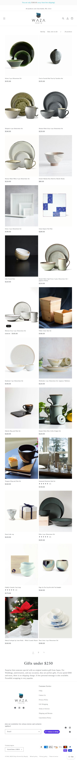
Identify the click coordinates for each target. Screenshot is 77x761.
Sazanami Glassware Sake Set (47, 481)
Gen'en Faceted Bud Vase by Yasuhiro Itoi (51, 78)
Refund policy (34, 756)
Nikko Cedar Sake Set (45, 331)
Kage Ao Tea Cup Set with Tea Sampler (50, 587)
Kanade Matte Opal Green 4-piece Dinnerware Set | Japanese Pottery (53, 280)
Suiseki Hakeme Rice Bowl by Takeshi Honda (52, 179)
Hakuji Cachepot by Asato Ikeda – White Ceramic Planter (21, 640)
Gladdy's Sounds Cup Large (13, 587)
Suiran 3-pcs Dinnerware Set (13, 78)
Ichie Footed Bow (10, 279)
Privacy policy (43, 756)
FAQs (40, 691)
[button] (4, 18)
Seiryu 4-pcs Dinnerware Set (13, 229)
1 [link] (33, 652)
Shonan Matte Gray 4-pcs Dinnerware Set (51, 129)
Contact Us (42, 695)
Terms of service (53, 756)
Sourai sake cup (9, 534)
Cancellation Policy (45, 718)
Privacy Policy (43, 700)
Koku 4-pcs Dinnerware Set (47, 534)
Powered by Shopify (22, 756)
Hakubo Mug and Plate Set (12, 431)
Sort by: (42, 31)
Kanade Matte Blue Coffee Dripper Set (50, 431)
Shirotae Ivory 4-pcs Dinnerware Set (15, 331)
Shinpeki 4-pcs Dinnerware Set (14, 129)
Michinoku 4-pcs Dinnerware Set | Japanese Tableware (54, 381)
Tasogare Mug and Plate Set (13, 481)
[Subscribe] (39, 731)
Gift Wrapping (43, 704)
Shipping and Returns (45, 713)
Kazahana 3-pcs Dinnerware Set (14, 381)
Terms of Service (44, 709)
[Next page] (44, 652)
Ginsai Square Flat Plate (45, 229)
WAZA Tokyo (13, 756)
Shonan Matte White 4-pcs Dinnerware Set (17, 179)
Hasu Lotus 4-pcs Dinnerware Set (48, 640)
